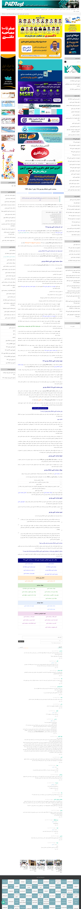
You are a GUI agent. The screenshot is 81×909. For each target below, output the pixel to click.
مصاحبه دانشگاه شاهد (76, 234)
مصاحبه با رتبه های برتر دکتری (74, 135)
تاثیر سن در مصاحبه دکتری (51, 623)
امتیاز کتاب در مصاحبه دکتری (29, 616)
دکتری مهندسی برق (22, 890)
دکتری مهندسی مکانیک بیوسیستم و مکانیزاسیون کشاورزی (46, 900)
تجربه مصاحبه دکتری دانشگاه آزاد (29, 567)
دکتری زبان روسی (5, 890)
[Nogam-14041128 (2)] (40, 37)
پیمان (53, 821)
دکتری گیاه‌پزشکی (70, 907)
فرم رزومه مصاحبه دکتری (10, 276)
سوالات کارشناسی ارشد (75, 225)
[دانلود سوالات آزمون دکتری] (72, 66)
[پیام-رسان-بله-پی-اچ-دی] (40, 166)
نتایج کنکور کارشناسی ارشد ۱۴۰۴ (74, 206)
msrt (14, 331)
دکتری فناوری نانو (11, 890)
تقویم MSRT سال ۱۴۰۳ (11, 343)
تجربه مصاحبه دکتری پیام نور (57, 222)
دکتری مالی (63, 885)
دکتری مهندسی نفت (34, 894)
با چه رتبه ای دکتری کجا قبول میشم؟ (8, 211)
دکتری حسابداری (35, 881)
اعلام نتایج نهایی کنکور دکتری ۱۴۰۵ (22, 867)
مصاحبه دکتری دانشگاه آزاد (51, 567)
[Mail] (12, 186)
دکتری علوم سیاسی (46, 881)
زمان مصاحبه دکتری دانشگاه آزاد (9, 300)
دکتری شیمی (16, 885)
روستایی (52, 784)
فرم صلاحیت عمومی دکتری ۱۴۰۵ (51, 350)
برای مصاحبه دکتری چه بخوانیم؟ (9, 308)
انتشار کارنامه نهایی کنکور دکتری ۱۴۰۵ (50, 867)
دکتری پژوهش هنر (28, 907)
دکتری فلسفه (22, 881)
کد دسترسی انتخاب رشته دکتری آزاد (8, 229)
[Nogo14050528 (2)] (40, 82)
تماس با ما (72, 326)
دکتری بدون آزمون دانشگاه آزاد (74, 99)
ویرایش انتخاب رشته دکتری (10, 237)
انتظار (51, 720)
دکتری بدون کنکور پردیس (75, 126)
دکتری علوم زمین (23, 885)
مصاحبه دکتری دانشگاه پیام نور (51, 570)
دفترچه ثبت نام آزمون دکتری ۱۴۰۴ (73, 158)
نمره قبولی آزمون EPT (11, 359)
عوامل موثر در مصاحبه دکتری (29, 573)
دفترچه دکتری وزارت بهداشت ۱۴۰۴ (8, 378)
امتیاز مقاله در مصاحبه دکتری (51, 616)
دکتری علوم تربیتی (16, 881)
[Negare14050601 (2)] (40, 104)
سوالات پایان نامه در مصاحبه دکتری (51, 592)
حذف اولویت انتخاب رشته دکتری (8, 240)
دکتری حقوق (52, 881)
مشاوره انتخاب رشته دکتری (10, 195)
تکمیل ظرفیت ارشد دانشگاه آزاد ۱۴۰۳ (73, 212)
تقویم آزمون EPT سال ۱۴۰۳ (10, 350)
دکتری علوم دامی (76, 907)
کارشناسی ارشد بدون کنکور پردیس (73, 228)
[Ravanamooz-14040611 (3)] (40, 70)
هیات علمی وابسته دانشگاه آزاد (74, 260)
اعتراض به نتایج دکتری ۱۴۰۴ (74, 145)
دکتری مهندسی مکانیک (70, 894)
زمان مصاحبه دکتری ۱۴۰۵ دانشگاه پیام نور (55, 217)
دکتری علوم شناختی (28, 890)
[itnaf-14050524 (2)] (40, 133)
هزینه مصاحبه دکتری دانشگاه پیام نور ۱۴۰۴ (55, 216)
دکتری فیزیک (46, 890)
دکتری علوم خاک (29, 900)
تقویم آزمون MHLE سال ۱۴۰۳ (9, 356)
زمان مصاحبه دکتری (11, 297)
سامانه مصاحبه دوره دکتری (24, 232)
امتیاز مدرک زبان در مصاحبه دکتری (51, 620)
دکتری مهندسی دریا (58, 900)
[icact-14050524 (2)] (40, 174)
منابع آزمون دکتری (76, 115)
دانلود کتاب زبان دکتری (75, 108)
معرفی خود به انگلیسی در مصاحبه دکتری (51, 595)
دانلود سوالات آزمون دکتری (75, 102)
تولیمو (14, 337)
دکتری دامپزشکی (5, 881)
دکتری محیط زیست (52, 900)
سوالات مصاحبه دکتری (51, 588)
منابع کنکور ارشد (77, 203)
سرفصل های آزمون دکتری (74, 180)
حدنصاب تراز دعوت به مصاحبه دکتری (8, 205)
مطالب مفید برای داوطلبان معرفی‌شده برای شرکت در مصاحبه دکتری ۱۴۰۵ (52, 223)
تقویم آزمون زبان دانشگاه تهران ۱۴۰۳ (8, 353)
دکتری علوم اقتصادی (69, 881)
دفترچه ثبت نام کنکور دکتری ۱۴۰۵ (49, 286)
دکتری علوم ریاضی (63, 890)
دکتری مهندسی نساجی (11, 894)
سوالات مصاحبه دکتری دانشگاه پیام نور (56, 219)
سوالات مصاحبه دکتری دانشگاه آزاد (29, 588)
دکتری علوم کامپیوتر (58, 890)
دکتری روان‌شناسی (69, 885)
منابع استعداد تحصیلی (75, 112)
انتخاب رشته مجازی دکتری (10, 214)
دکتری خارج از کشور (76, 123)
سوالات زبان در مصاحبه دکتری (51, 598)
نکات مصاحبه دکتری (51, 581)
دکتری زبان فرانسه (5, 885)
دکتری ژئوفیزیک (40, 890)
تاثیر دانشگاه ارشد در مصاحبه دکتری (29, 623)
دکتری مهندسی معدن (58, 894)
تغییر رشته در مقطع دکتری (75, 171)
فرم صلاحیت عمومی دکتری (10, 318)
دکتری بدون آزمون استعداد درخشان (73, 105)
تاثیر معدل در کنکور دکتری (75, 186)
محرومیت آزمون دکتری (75, 174)
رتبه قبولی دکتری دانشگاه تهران (9, 217)
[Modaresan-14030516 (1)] (40, 15)
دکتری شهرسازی (35, 907)
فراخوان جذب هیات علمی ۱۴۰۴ (74, 247)
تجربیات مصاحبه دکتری (10, 293)
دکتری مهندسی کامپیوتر (23, 894)
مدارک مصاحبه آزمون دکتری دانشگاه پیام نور (55, 215)
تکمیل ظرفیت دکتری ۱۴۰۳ (75, 148)
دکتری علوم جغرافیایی (76, 881)
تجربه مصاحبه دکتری (29, 563)
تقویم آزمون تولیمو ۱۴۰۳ (10, 347)
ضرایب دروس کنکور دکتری (74, 183)
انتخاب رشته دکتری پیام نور (10, 208)
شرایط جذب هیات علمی (75, 257)
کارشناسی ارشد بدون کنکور (75, 199)
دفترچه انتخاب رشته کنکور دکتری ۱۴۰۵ (28, 286)
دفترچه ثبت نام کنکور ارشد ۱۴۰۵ (74, 219)
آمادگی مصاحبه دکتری (29, 581)
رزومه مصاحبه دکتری (51, 609)
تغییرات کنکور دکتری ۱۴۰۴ (75, 167)
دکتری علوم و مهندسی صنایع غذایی (40, 900)
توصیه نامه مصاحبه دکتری (29, 606)
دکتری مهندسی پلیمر (52, 894)
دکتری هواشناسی (35, 890)
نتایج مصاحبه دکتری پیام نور (57, 221)
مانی (53, 712)
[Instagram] (15, 186)
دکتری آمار (52, 890)
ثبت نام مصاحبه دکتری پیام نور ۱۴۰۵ (56, 213)
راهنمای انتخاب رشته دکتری (10, 201)
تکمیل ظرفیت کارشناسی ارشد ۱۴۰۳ (73, 209)
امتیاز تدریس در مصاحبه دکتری (29, 620)
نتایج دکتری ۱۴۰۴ (76, 142)
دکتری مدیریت (40, 881)
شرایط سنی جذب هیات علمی (74, 254)
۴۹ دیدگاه (55, 871)
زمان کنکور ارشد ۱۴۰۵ (76, 222)
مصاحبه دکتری (51, 563)
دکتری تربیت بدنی (46, 885)
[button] (74, 11)
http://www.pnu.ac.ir (40, 731)
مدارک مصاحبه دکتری (51, 606)
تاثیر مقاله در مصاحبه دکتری (10, 279)
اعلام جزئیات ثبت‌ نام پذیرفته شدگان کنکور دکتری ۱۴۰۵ (31, 868)
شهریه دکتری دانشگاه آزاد (75, 81)
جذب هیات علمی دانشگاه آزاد (74, 251)
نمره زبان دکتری (12, 328)
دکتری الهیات (76, 885)
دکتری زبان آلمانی (5, 894)
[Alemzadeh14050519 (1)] (40, 144)
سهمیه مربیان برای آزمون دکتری (74, 190)
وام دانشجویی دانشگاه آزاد (75, 89)
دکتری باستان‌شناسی (52, 885)
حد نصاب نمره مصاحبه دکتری (29, 570)
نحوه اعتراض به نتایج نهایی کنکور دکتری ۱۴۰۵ (40, 867)
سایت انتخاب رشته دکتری (10, 220)
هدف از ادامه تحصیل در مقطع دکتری (29, 595)
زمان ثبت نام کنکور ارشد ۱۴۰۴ (74, 215)
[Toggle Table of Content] (59, 212)
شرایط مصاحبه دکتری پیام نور (57, 218)
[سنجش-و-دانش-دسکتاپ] (40, 59)
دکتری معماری (40, 907)
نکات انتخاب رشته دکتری (10, 198)
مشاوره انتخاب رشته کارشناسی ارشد (73, 231)
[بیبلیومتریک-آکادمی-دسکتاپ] (40, 115)
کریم (53, 767)
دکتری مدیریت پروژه (46, 907)
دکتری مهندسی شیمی (29, 894)
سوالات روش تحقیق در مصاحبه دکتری (29, 592)
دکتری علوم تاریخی (63, 881)
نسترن (53, 844)
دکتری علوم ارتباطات (58, 885)
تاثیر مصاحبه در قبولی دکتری (9, 311)
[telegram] (40, 126)
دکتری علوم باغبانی (11, 900)
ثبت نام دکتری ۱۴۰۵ (76, 155)
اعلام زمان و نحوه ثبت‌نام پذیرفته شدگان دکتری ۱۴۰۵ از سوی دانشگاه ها (58, 868)
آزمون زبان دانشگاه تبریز (10, 363)
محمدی (53, 662)
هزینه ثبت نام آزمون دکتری (74, 164)
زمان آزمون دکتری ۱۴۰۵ (75, 151)
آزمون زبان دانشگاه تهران (10, 340)
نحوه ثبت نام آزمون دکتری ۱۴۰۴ (74, 161)
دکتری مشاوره (11, 881)
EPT (14, 334)
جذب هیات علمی (76, 244)
